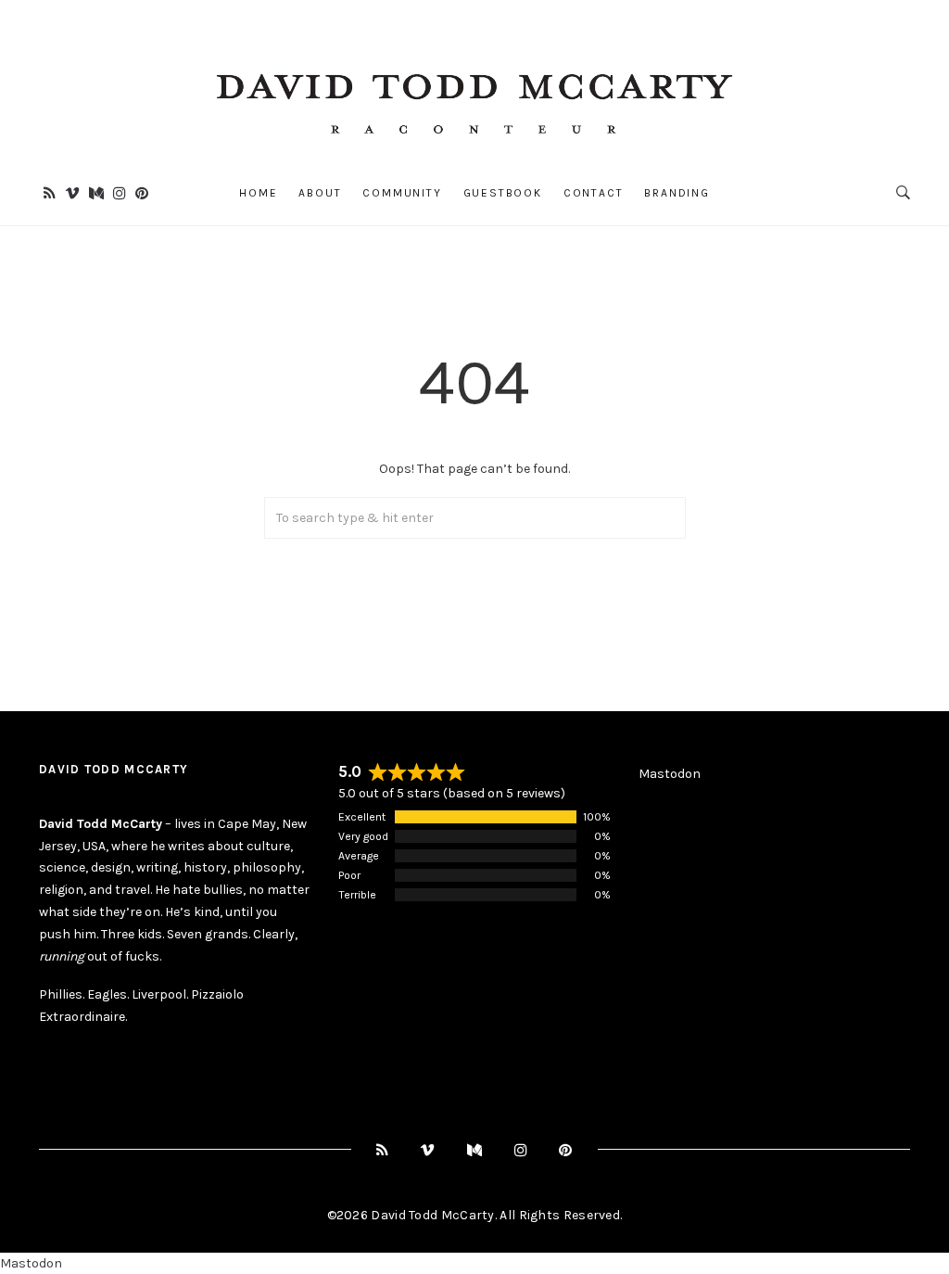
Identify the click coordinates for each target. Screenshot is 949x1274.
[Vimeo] (72, 193)
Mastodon (670, 774)
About (319, 192)
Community (401, 192)
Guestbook (502, 192)
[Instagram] (119, 193)
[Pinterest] (142, 193)
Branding (676, 192)
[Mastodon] (96, 193)
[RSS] (49, 193)
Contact (593, 192)
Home (258, 192)
